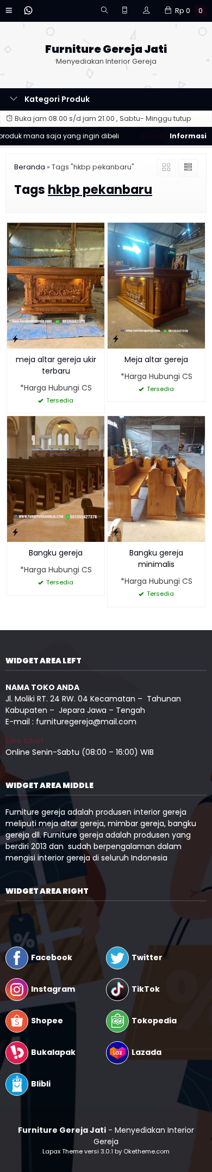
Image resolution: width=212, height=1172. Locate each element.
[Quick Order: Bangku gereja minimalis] (115, 532)
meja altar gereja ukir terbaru (56, 365)
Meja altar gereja (156, 359)
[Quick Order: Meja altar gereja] (115, 338)
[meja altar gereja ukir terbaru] (55, 284)
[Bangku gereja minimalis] (156, 478)
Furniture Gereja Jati (106, 49)
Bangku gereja (56, 552)
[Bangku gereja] (55, 478)
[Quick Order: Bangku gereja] (15, 532)
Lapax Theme (62, 1151)
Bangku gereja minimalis (156, 558)
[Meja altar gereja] (156, 284)
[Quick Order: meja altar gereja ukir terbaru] (15, 338)
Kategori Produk (56, 99)
